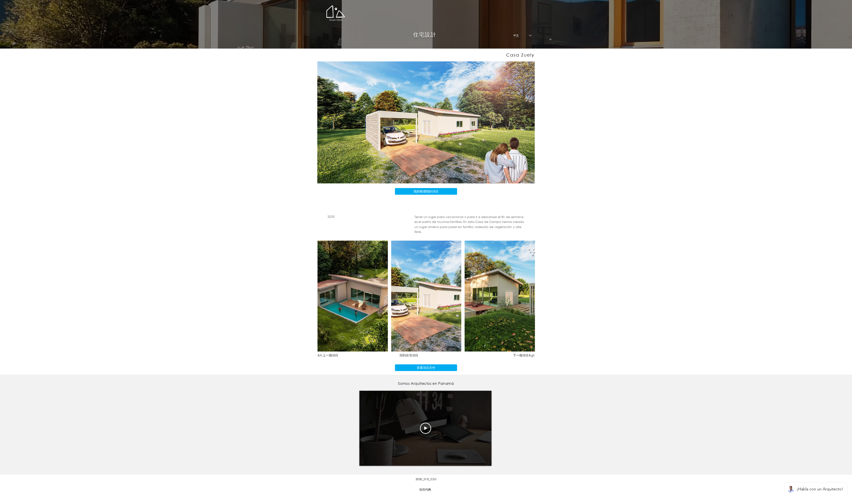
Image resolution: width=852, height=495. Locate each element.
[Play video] (425, 428)
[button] (353, 296)
